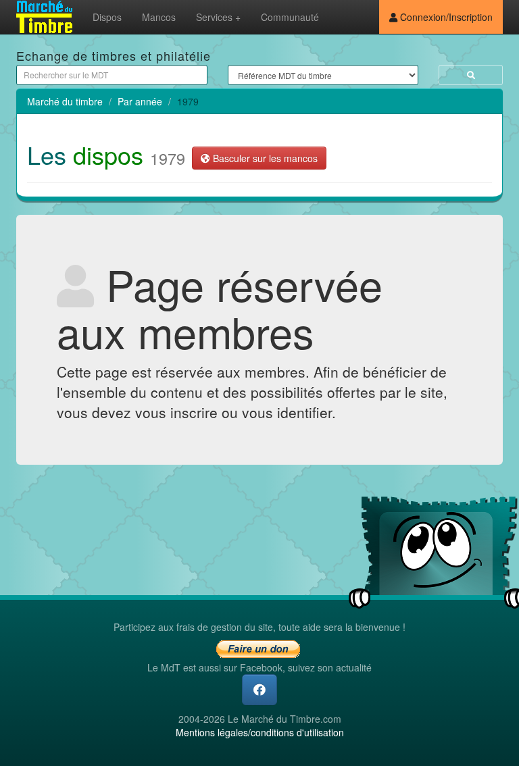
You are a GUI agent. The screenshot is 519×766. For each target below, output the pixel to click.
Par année (140, 101)
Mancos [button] (159, 17)
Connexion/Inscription (445, 17)
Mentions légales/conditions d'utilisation (260, 732)
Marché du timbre (65, 101)
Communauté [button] (290, 17)
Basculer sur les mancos (264, 158)
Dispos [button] (107, 17)
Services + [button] (218, 17)
